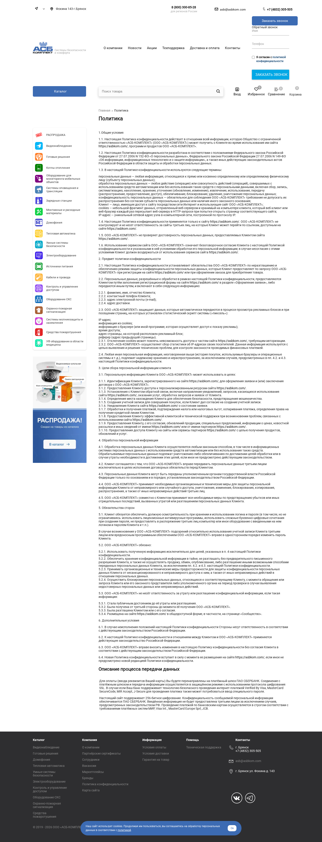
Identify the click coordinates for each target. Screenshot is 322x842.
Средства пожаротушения (44, 814)
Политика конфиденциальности (105, 784)
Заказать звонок (275, 21)
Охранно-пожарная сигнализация (47, 805)
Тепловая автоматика (49, 765)
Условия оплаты (154, 747)
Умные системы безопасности (44, 773)
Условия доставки (155, 753)
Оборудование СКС (46, 797)
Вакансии (89, 765)
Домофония (41, 759)
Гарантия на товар (155, 759)
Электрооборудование (49, 781)
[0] (293, 90)
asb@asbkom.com (248, 761)
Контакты (242, 740)
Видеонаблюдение (46, 747)
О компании (90, 747)
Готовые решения (45, 753)
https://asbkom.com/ (113, 146)
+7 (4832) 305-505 (279, 9)
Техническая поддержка (203, 747)
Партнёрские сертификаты (101, 753)
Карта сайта (91, 790)
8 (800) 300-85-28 (184, 7)
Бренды (87, 778)
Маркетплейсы (93, 772)
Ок (232, 828)
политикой (124, 830)
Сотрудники (90, 759)
